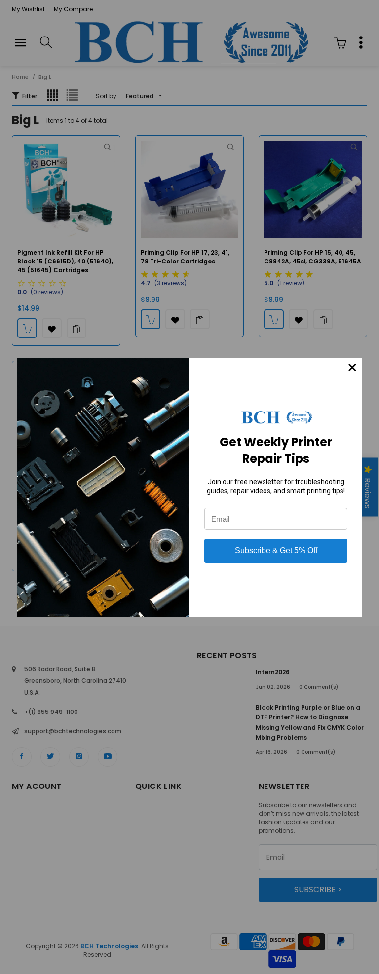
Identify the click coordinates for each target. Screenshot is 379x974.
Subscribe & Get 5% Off (276, 550)
